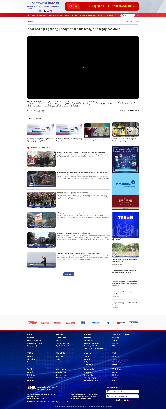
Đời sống (30, 356)
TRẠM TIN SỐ (43, 15)
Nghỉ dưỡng (31, 375)
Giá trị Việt (115, 337)
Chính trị (31, 334)
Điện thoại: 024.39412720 (118, 396)
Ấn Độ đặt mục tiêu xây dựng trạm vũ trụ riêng (72, 193)
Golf (113, 380)
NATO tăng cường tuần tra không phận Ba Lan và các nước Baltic (78, 253)
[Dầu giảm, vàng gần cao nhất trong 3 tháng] (41, 220)
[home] (28, 15)
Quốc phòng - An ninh (34, 343)
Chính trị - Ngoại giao (34, 340)
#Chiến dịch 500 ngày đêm (106, 15)
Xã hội (30, 353)
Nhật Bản (38, 118)
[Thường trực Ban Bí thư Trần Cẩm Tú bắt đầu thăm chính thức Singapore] (41, 159)
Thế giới (30, 21)
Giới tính (115, 359)
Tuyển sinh (87, 359)
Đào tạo (86, 356)
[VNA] (40, 11)
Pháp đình (59, 362)
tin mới (118, 239)
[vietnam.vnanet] (58, 323)
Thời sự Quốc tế (61, 337)
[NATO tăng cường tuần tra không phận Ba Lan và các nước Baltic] (41, 260)
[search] (122, 15)
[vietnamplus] (45, 323)
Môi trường (61, 369)
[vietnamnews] (83, 323)
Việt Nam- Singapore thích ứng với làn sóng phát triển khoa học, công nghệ (82, 172)
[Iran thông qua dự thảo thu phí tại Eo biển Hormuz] (41, 240)
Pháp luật (60, 353)
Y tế (114, 353)
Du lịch (30, 369)
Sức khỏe (115, 356)
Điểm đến (30, 372)
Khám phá (30, 380)
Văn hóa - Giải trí (120, 334)
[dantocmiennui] (95, 323)
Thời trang (115, 346)
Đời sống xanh (60, 378)
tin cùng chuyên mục (40, 148)
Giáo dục (88, 353)
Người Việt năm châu (63, 346)
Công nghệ (89, 369)
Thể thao (116, 369)
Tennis (114, 378)
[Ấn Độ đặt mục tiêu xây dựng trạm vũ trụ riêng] (41, 200)
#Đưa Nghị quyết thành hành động (85, 15)
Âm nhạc (115, 340)
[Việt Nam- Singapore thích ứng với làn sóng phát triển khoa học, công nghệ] (41, 179)
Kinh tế (87, 334)
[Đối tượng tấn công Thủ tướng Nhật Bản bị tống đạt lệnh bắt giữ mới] (40, 129)
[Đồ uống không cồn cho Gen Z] (97, 130)
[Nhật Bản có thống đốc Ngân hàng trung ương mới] (69, 129)
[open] (138, 15)
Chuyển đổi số (89, 375)
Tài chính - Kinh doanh (91, 343)
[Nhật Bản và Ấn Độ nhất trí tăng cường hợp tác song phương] (125, 129)
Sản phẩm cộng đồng (91, 380)
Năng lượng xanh (61, 375)
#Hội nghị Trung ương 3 (56, 15)
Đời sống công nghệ (91, 378)
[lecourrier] (32, 323)
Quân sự (58, 340)
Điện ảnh (115, 343)
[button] (124, 236)
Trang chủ (129, 21)
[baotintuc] (133, 323)
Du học (86, 362)
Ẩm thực (30, 378)
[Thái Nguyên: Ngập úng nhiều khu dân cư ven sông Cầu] (125, 250)
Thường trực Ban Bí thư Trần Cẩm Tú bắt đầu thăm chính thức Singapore (81, 152)
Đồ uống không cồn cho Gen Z (94, 140)
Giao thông (31, 359)
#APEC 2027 (69, 15)
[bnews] (70, 323)
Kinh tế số (87, 337)
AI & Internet (88, 372)
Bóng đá (115, 372)
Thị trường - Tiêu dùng (91, 346)
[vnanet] (121, 323)
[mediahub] (108, 323)
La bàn (114, 364)
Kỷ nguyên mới (32, 346)
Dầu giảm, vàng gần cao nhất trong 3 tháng (71, 213)
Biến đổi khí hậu (61, 372)
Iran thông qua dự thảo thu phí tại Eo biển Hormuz (74, 233)
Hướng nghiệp (88, 364)
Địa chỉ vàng (116, 362)
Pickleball (115, 375)
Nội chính (30, 337)
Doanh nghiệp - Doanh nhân (93, 349)
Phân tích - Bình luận (63, 343)
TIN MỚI (33, 15)
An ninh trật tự (60, 356)
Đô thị (29, 362)
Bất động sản (88, 340)
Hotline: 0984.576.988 (117, 391)
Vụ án (58, 359)
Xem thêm (68, 274)
